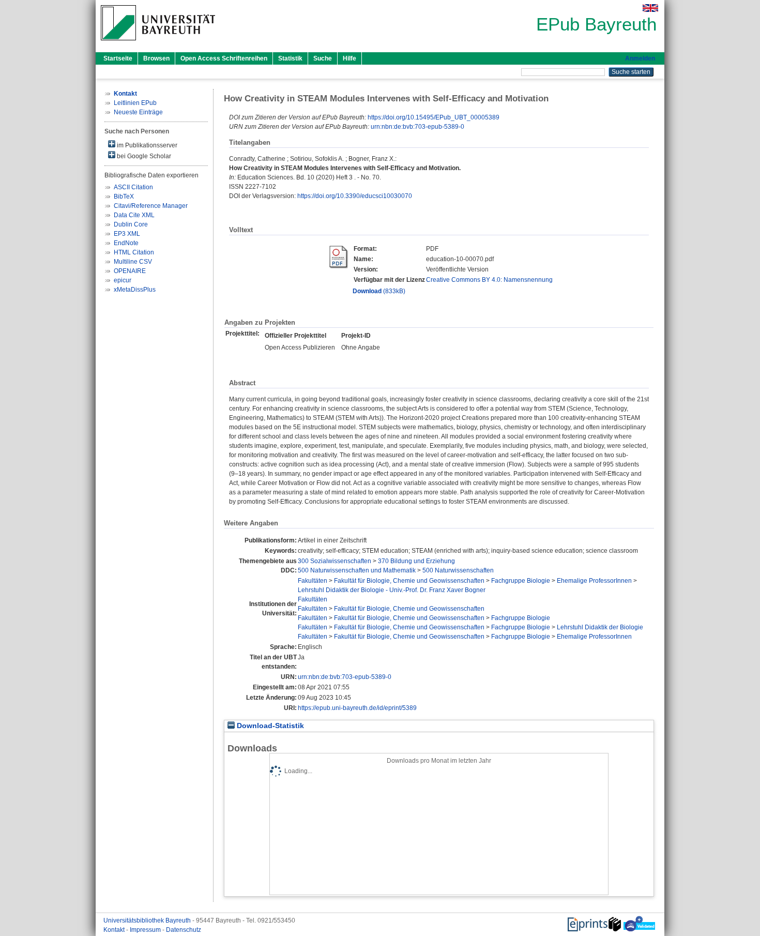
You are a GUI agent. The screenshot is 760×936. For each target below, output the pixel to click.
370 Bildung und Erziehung (416, 561)
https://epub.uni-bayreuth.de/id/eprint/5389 (357, 708)
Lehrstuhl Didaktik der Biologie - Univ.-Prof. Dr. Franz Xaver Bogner (391, 590)
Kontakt (114, 929)
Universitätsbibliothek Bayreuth (147, 920)
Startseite (117, 58)
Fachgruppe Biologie (520, 580)
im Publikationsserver (146, 145)
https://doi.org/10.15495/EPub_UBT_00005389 (433, 117)
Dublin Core (131, 224)
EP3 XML (127, 233)
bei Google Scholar (143, 156)
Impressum (146, 929)
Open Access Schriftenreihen (223, 58)
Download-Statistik (269, 726)
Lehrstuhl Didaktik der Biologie (600, 627)
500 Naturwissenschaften (458, 570)
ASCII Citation (133, 187)
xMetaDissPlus (135, 289)
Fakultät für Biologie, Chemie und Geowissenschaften (409, 580)
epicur (122, 280)
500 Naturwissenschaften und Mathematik (357, 570)
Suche (322, 58)
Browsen (156, 58)
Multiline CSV (133, 261)
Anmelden (640, 58)
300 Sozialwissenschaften (334, 561)
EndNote (126, 243)
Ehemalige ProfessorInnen (594, 580)
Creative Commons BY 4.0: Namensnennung (489, 279)
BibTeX (124, 196)
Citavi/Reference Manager (151, 205)
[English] (650, 8)
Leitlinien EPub (135, 103)
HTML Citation (134, 252)
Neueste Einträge (138, 112)
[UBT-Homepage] (158, 43)
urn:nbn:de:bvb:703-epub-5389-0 (417, 126)
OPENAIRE (130, 271)
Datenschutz (183, 929)
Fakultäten (312, 580)
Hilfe (349, 58)
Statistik (290, 58)
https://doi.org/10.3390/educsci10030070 (354, 196)
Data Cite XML (134, 215)
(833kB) (379, 291)
